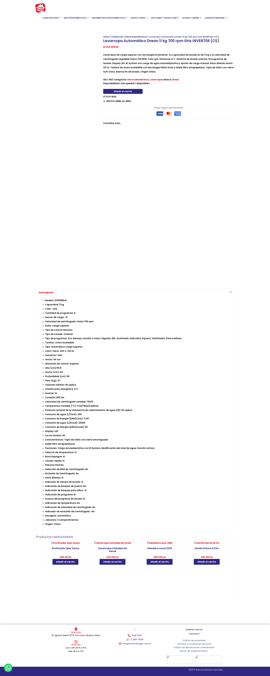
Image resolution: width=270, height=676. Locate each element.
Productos (117, 36)
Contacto (194, 633)
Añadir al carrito (123, 91)
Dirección (76, 632)
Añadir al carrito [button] (65, 561)
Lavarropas (156, 79)
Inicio (106, 36)
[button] (8, 668)
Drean (175, 79)
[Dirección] (76, 629)
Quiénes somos (194, 629)
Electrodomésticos (136, 36)
